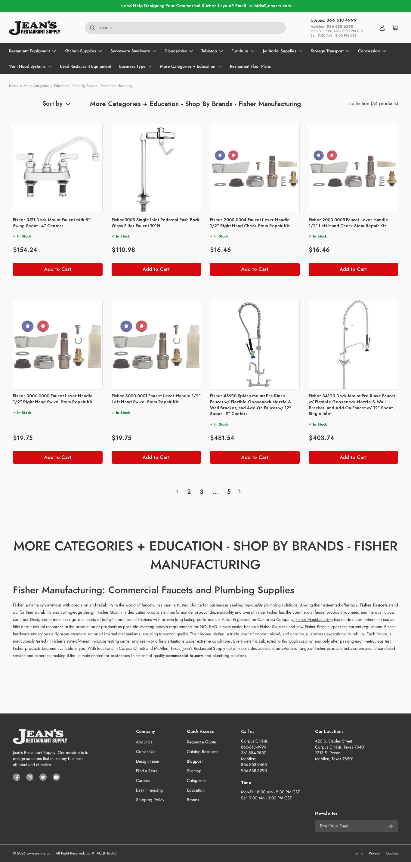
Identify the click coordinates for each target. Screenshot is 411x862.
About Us (144, 742)
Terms (358, 853)
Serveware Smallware (130, 51)
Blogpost (194, 761)
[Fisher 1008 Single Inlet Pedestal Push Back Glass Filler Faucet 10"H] (156, 168)
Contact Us (145, 752)
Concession (369, 51)
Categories (196, 780)
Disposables (176, 51)
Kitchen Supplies (80, 51)
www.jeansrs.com (40, 853)
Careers (143, 780)
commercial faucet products (317, 612)
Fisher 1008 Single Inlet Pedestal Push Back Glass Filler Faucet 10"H (155, 223)
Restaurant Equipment (29, 51)
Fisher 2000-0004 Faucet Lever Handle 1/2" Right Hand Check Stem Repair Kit (250, 223)
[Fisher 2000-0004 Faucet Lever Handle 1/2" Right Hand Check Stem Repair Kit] (254, 168)
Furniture (240, 51)
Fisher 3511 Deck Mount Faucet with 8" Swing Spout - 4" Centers (51, 223)
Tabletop (209, 51)
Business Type (132, 66)
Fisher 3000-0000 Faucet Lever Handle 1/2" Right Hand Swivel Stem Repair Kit (53, 399)
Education (196, 790)
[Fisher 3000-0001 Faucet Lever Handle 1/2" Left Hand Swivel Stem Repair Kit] (156, 344)
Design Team (147, 761)
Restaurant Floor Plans (250, 66)
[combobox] (185, 28)
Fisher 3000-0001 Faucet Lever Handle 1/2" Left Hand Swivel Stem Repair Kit (156, 399)
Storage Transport (327, 51)
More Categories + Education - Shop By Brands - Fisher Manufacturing (77, 85)
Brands (193, 800)
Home (13, 85)
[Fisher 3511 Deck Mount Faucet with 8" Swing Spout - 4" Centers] (57, 168)
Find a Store (147, 771)
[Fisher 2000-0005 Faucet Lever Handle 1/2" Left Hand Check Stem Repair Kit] (353, 168)
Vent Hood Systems (27, 66)
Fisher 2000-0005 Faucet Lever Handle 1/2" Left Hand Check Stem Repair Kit (348, 223)
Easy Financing (149, 790)
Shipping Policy (150, 800)
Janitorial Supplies (279, 51)
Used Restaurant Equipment (85, 66)
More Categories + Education (187, 66)
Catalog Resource (202, 752)
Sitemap (194, 771)
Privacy (374, 853)
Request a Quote (201, 742)
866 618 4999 (341, 20)
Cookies (392, 853)
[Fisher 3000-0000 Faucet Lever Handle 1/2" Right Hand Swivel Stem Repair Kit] (57, 344)
